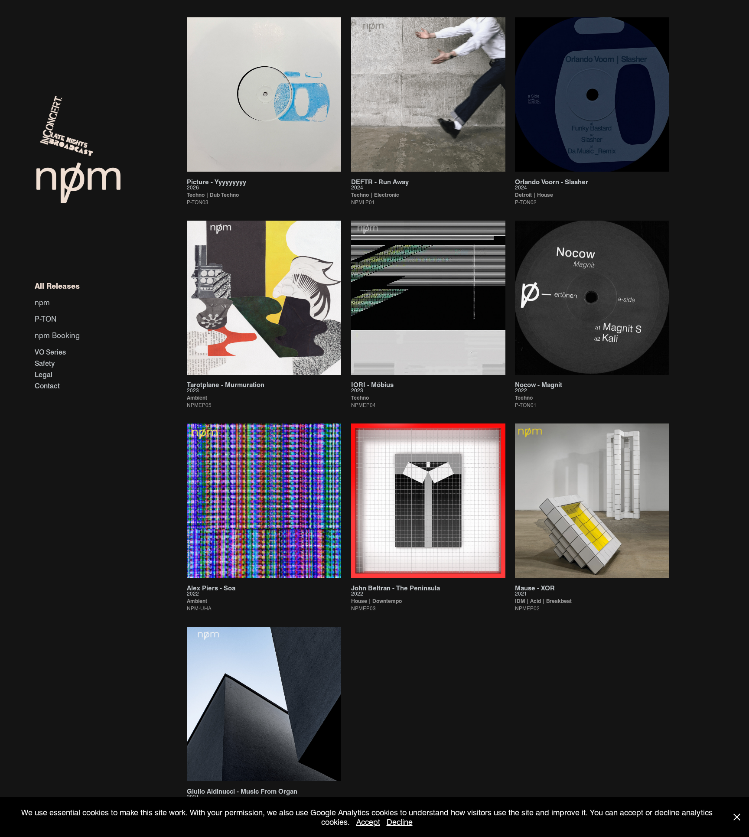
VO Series (50, 351)
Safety (45, 363)
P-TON (45, 318)
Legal (43, 374)
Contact (47, 385)
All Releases (57, 285)
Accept (368, 822)
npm (42, 302)
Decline (400, 822)
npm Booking (57, 335)
